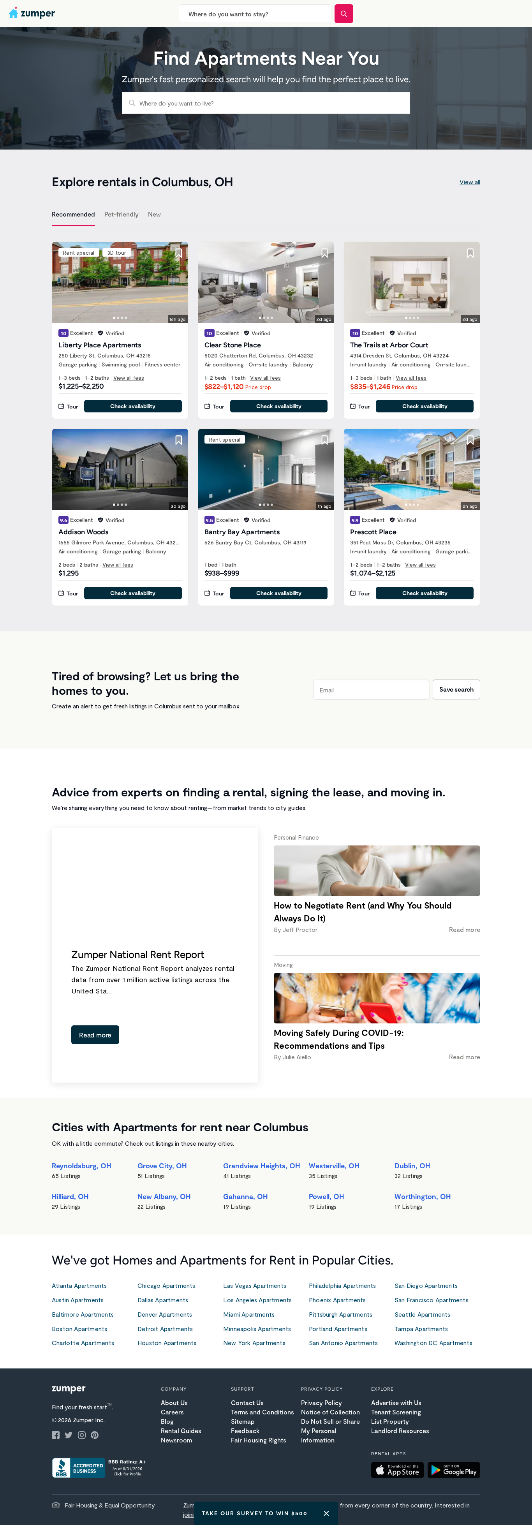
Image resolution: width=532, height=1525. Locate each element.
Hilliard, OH (70, 1196)
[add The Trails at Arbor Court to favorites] (470, 253)
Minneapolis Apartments (257, 1328)
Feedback (245, 1430)
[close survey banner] (326, 1513)
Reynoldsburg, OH (81, 1165)
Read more (95, 1035)
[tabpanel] (266, 419)
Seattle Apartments (423, 1314)
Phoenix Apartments (337, 1299)
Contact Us (247, 1402)
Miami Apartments (249, 1314)
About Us (174, 1402)
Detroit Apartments (165, 1328)
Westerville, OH (334, 1165)
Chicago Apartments (166, 1285)
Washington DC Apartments (433, 1342)
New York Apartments (254, 1342)
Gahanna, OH (245, 1196)
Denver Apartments (164, 1314)
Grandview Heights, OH (261, 1165)
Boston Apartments (79, 1328)
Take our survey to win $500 (255, 1513)
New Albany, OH (164, 1196)
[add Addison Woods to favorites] (179, 440)
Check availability (132, 406)
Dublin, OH (412, 1165)
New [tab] (154, 214)
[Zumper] (32, 13)
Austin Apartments (78, 1299)
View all (470, 181)
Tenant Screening (396, 1412)
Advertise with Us (396, 1402)
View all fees (128, 377)
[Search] (344, 13)
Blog (167, 1421)
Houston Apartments (167, 1342)
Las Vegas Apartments (254, 1285)
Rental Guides (181, 1430)
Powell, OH (326, 1196)
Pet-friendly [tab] (121, 214)
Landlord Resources (400, 1430)
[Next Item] (177, 282)
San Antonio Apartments (343, 1342)
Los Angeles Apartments (257, 1299)
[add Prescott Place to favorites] (470, 440)
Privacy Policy (321, 1402)
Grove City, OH (162, 1165)
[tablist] (266, 215)
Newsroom (176, 1440)
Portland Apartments (338, 1328)
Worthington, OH (423, 1196)
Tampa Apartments (421, 1328)
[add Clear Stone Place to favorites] (324, 253)
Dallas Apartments (162, 1299)
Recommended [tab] (73, 214)
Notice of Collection (330, 1412)
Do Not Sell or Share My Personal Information (330, 1431)
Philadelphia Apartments (342, 1285)
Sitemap (243, 1421)
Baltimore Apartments (83, 1314)
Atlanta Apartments (79, 1285)
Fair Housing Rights (258, 1440)
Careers (172, 1412)
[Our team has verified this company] (100, 332)
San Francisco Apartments (432, 1299)
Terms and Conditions (262, 1412)
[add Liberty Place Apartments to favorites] (179, 253)
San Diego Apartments (426, 1285)
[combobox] (255, 13)
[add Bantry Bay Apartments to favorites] (324, 440)
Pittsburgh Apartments (340, 1314)
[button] (399, 1471)
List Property (390, 1421)
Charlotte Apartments (83, 1342)
